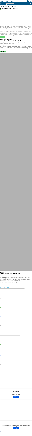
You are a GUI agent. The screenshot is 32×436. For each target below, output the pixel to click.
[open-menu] (30, 3)
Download (16, 428)
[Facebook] (28, 1)
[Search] (6, 4)
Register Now (16, 396)
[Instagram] (31, 1)
